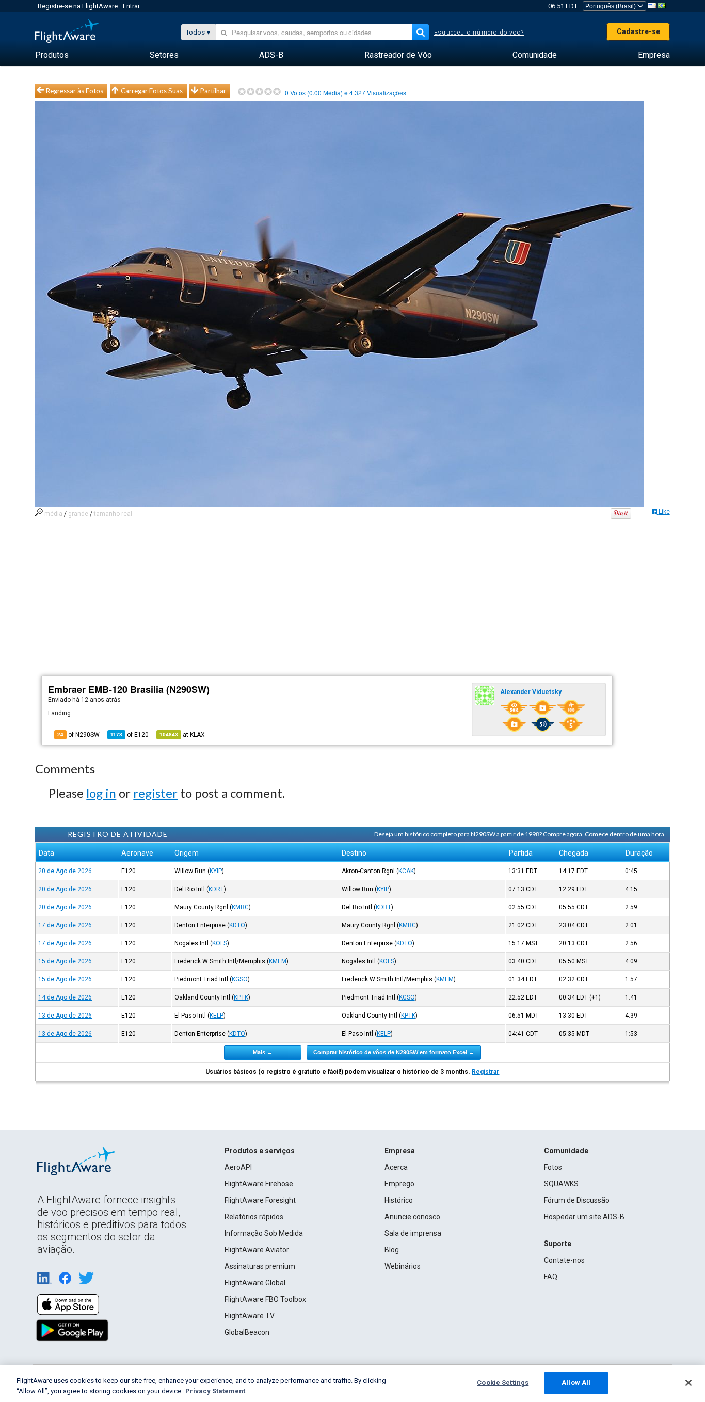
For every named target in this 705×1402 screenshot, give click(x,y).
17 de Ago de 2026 (65, 925)
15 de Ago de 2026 (65, 961)
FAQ (550, 1276)
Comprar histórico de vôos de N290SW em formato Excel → (393, 1052)
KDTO (237, 925)
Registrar (485, 1071)
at (182, 734)
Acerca (396, 1167)
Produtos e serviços (260, 1151)
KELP (216, 1015)
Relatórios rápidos (254, 1217)
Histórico (398, 1200)
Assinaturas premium (260, 1266)
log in (101, 792)
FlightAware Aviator (257, 1250)
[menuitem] (52, 55)
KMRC (240, 907)
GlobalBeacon (247, 1332)
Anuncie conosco (412, 1217)
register (155, 792)
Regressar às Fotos (74, 91)
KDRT (216, 889)
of (129, 734)
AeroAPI (238, 1167)
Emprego (399, 1184)
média (53, 514)
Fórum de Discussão (577, 1200)
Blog (391, 1250)
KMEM (277, 961)
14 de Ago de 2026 (65, 997)
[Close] (688, 1383)
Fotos (553, 1167)
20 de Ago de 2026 (65, 871)
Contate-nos (564, 1260)
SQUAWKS (561, 1184)
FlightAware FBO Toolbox (265, 1299)
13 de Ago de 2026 (65, 1015)
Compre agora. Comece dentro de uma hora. (604, 834)
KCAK (406, 871)
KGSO (240, 979)
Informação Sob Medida (264, 1233)
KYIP (216, 871)
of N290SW (78, 734)
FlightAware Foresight (260, 1200)
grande (78, 514)
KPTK (241, 997)
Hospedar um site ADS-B (584, 1217)
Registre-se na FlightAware (78, 6)
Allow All (576, 1383)
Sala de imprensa (412, 1233)
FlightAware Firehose (259, 1184)
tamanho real (113, 514)
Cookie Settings (502, 1383)
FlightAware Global (255, 1283)
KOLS (219, 943)
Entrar (131, 6)
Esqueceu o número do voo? (479, 32)
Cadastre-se (638, 31)
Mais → (263, 1052)
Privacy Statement (215, 1391)
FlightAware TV (250, 1316)
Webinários (402, 1266)
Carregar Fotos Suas (152, 91)
